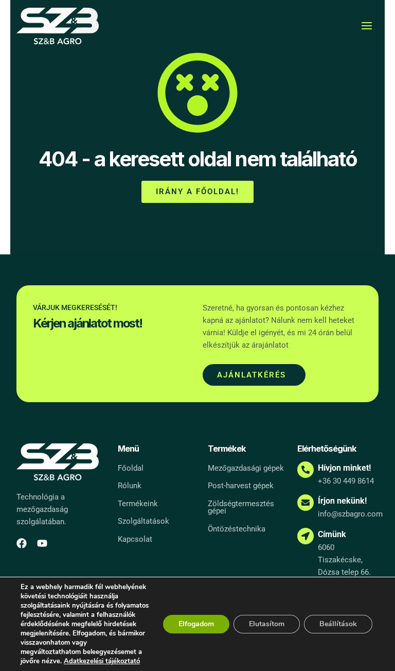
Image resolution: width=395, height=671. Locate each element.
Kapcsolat (135, 539)
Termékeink (138, 503)
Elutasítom (266, 624)
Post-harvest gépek (241, 485)
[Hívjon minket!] (305, 469)
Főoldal (130, 468)
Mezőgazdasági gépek (246, 468)
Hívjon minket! (344, 468)
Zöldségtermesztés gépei (241, 507)
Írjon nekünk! (342, 501)
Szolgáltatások (143, 521)
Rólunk (129, 485)
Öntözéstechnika (236, 529)
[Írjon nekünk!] (305, 502)
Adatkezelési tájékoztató (102, 661)
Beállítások (338, 624)
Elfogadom (196, 624)
